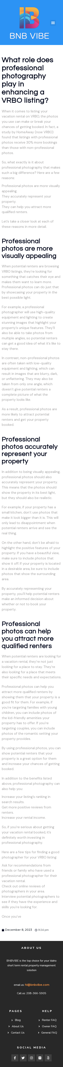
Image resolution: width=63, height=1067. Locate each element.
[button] (53, 23)
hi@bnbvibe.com (37, 984)
